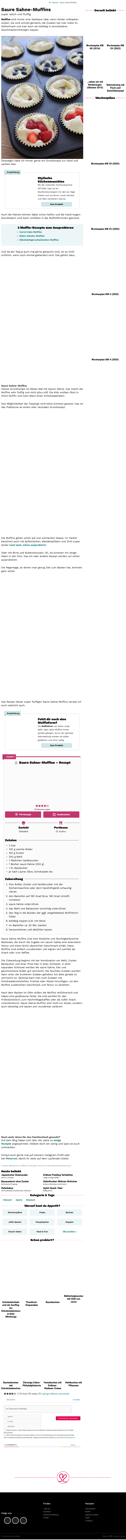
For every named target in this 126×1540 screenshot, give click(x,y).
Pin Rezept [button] (25, 814)
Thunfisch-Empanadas (32, 1304)
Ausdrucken (63, 814)
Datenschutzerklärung (67, 1437)
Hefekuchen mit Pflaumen (73, 1384)
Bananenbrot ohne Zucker (15, 1181)
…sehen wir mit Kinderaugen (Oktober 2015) (95, 84)
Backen (55, 2)
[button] (36, 805)
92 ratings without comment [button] (53, 1393)
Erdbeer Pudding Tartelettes (58, 1174)
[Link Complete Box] (105, 134)
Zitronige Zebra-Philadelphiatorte (32, 1384)
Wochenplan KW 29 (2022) (115, 47)
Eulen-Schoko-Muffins (32, 236)
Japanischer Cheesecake (14, 1174)
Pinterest (11, 1158)
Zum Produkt (56, 204)
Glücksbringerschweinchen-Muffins (39, 240)
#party (19, 1200)
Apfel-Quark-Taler (53, 1188)
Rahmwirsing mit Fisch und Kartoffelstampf (115, 87)
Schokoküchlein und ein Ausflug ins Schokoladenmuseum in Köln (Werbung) (12, 1309)
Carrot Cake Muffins (30, 232)
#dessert (7, 1200)
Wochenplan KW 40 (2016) (95, 47)
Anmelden (76, 1400)
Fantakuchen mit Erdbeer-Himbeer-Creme (53, 1385)
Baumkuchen (53, 1302)
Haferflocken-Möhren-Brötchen (60, 1181)
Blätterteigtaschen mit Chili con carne (74, 1299)
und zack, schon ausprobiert (27, 544)
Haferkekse (7, 1188)
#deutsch (30, 1200)
